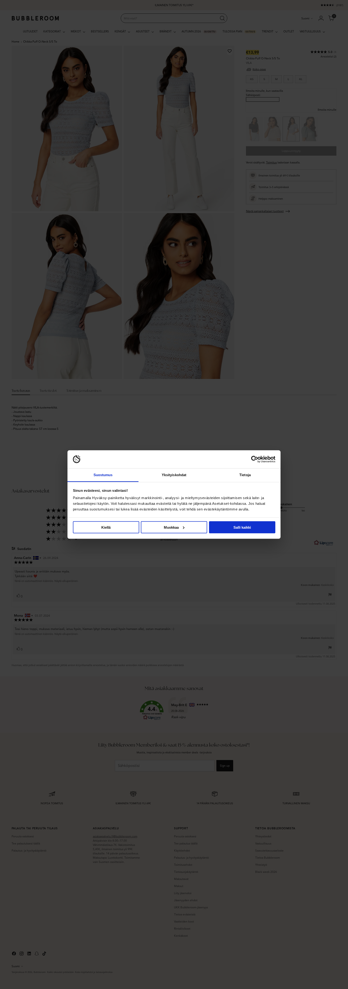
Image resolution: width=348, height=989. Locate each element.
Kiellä (106, 527)
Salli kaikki (242, 527)
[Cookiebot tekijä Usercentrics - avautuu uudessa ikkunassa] (254, 459)
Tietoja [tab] (245, 475)
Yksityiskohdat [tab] (174, 475)
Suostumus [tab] (103, 475)
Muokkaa (171, 527)
